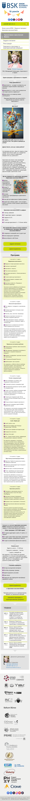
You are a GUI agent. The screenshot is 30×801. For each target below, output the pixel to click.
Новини (7, 608)
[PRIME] (15, 737)
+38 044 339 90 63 (12, 664)
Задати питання (9, 41)
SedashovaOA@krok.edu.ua (13, 667)
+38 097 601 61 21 (9, 24)
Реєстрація (7, 44)
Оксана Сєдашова (17, 69)
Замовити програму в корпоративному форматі (13, 47)
